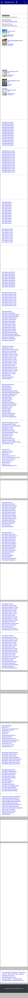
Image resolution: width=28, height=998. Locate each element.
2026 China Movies (6, 525)
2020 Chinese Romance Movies (9, 332)
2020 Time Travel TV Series (8, 440)
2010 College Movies (7, 223)
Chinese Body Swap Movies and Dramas (11, 796)
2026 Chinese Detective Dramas (9, 628)
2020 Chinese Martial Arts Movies (10, 390)
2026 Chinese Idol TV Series (8, 615)
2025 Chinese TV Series (7, 635)
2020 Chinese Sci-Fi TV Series (9, 372)
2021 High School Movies (8, 127)
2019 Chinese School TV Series (9, 300)
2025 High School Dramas (8, 666)
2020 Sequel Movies (6, 410)
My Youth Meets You (12, 80)
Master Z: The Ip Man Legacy (9, 457)
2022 (11, 21)
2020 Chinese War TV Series (8, 373)
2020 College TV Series (7, 235)
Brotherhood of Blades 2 (7, 465)
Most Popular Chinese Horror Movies (11, 762)
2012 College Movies (7, 219)
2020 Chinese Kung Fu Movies (9, 329)
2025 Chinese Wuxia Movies (8, 559)
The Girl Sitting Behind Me (14, 40)
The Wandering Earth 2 (7, 741)
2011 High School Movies (8, 143)
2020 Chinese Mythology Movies (9, 394)
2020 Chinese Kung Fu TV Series (9, 367)
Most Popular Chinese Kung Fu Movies (11, 763)
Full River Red (5, 736)
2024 (16, 21)
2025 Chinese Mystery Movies (9, 545)
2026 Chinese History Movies (9, 512)
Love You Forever (11, 71)
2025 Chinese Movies (7, 532)
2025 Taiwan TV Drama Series (9, 658)
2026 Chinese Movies (7, 502)
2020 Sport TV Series (7, 437)
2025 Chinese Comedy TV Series (9, 640)
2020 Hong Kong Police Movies (9, 403)
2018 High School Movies (8, 132)
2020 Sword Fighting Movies (8, 413)
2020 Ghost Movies (6, 400)
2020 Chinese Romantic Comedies (10, 334)
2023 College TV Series (7, 230)
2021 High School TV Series (8, 157)
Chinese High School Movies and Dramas (11, 804)
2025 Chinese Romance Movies (9, 547)
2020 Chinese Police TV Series (9, 424)
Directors (5, 974)
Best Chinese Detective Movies (9, 787)
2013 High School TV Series (8, 170)
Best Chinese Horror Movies (8, 776)
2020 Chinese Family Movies (8, 322)
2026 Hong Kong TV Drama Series (10, 623)
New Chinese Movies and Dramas (10, 972)
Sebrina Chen (11, 34)
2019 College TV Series (7, 237)
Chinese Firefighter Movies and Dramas (11, 801)
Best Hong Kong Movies (7, 780)
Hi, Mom (4, 732)
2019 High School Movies (8, 130)
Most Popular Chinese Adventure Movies (11, 758)
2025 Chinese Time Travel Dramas (10, 664)
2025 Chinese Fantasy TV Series (9, 645)
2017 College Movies (7, 211)
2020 (5, 21)
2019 (3, 21)
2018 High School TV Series (8, 162)
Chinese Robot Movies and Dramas (10, 806)
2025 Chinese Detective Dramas (9, 661)
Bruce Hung (10, 36)
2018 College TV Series (7, 238)
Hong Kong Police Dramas (8, 812)
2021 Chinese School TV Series (9, 297)
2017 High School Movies (8, 133)
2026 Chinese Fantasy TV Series (9, 613)
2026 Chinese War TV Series (8, 621)
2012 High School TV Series (8, 171)
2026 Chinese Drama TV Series (9, 610)
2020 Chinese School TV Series (9, 299)
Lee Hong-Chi (11, 75)
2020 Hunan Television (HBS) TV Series (11, 441)
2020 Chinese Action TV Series (9, 352)
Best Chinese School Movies (8, 272)
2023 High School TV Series (8, 154)
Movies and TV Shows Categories (16, 974)
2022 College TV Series (7, 232)
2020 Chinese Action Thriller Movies (10, 316)
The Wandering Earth (7, 455)
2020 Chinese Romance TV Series (10, 370)
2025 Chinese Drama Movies (8, 539)
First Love (10, 31)
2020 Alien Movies (6, 386)
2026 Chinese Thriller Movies (9, 521)
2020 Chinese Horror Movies (9, 327)
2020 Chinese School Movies (8, 280)
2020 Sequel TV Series (7, 435)
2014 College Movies (7, 216)
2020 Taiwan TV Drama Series (9, 351)
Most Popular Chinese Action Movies (10, 757)
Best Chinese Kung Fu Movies (9, 777)
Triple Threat (5, 452)
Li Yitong (10, 76)
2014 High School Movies (8, 138)
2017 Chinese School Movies (8, 285)
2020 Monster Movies (7, 407)
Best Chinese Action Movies (8, 769)
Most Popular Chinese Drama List (10, 752)
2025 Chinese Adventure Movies (9, 535)
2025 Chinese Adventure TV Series (10, 638)
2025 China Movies (6, 553)
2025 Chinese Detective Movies (9, 558)
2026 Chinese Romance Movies (9, 518)
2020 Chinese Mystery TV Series (9, 368)
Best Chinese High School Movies (9, 789)
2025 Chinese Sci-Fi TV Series (9, 653)
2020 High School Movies (8, 128)
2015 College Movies (7, 215)
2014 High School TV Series (8, 168)
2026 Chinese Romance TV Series (10, 620)
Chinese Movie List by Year (8, 975)
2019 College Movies (7, 208)
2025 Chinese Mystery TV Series (9, 650)
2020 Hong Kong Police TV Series (10, 432)
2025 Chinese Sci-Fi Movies (8, 548)
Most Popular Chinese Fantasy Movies (11, 760)
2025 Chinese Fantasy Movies (9, 540)
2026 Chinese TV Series (7, 603)
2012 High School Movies (8, 141)
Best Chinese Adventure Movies (9, 771)
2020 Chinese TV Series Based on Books (11, 425)
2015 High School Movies (8, 137)
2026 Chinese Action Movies (8, 504)
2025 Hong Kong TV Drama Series (10, 656)
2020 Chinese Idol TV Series (8, 365)
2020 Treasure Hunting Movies (9, 416)
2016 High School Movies (8, 135)
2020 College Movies (7, 207)
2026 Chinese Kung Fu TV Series (9, 616)
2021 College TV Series (7, 233)
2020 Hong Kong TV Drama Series (10, 349)
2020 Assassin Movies (7, 387)
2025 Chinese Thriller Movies (9, 550)
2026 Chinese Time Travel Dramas (10, 629)
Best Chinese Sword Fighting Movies (10, 785)
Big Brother (4, 462)
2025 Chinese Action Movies (8, 534)
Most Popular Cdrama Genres (9, 755)
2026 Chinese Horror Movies (9, 513)
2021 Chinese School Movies (8, 278)
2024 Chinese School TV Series (9, 292)
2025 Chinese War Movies (8, 551)
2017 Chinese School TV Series (9, 303)
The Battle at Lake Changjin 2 (9, 740)
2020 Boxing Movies (6, 389)
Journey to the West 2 (7, 459)
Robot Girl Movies (6, 814)
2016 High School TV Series (8, 165)
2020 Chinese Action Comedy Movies (10, 314)
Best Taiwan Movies (6, 782)
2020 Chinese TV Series (7, 347)
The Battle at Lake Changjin (8, 728)
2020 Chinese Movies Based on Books (10, 392)
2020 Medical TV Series (7, 433)
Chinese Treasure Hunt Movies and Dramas (12, 807)
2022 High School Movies (8, 125)
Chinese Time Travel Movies (8, 809)
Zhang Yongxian (11, 93)
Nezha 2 (4, 727)
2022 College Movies (7, 203)
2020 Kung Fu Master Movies (9, 405)
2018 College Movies (7, 210)
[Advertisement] (13, 8)
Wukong (4, 454)
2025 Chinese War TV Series (8, 654)
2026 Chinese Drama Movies (8, 508)
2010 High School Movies (8, 145)
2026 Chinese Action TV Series (9, 605)
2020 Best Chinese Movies (8, 346)
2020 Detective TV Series (8, 429)
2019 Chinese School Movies (8, 281)
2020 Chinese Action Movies (8, 313)
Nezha (3, 733)
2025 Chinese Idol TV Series (8, 646)
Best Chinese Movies (6, 725)
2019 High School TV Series (8, 160)
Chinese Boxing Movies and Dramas (10, 798)
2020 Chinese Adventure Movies (9, 317)
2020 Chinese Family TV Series (9, 359)
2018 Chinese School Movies (8, 283)
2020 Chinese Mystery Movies (9, 330)
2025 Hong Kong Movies (8, 555)
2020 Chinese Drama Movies (8, 321)
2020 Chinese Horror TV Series (9, 364)
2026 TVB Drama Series (7, 626)
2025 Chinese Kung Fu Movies (9, 543)
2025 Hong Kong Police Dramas (9, 667)
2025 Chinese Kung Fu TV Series (9, 648)
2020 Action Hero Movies (8, 384)
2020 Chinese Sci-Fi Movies (8, 337)
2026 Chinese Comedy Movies (9, 507)
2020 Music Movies (6, 408)
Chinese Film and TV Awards (9, 977)
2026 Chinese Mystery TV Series (9, 618)
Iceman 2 (4, 464)
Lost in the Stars (6, 746)
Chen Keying (10, 44)
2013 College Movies (7, 218)
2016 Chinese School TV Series (9, 305)
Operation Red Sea (6, 745)
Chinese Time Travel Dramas (9, 811)
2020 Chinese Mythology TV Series (10, 422)
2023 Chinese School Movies (8, 275)
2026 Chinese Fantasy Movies (9, 510)
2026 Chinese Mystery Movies (9, 516)
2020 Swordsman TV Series (8, 438)
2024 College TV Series (7, 229)
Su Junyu (10, 84)
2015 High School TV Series (8, 167)
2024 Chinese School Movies (8, 273)
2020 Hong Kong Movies (8, 376)
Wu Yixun (10, 94)
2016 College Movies (7, 213)
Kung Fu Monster (6, 460)
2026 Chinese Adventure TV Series (10, 607)
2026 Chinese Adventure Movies (9, 505)
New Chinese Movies (17, 978)
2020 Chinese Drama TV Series (9, 357)
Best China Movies (6, 779)
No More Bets (5, 743)
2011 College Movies (7, 221)
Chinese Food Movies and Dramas (10, 803)
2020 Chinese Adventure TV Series (10, 354)
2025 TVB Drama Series (7, 659)
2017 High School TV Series (8, 163)
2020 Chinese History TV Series (9, 362)
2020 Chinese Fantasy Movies (9, 324)
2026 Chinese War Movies (8, 523)
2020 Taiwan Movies (7, 378)
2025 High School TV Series (8, 150)
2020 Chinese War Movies (8, 340)
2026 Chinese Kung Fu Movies (9, 515)
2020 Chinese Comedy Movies (9, 319)
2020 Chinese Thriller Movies (9, 338)
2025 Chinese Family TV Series (9, 643)
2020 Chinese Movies (7, 311)
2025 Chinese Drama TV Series (9, 642)
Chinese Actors (22, 972)
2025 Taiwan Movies (7, 556)
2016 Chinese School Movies (8, 286)
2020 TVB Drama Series (7, 443)
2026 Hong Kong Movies (8, 526)
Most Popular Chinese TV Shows (9, 754)
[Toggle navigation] (25, 2)
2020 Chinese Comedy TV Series (9, 355)
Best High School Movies (7, 122)
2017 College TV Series (7, 240)
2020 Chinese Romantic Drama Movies (11, 335)
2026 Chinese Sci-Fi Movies (8, 520)
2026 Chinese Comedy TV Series (9, 608)
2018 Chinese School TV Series (9, 302)
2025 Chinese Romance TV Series (10, 651)
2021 (8, 21)
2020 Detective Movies (7, 398)
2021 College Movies (7, 205)
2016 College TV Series (7, 241)
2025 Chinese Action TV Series (9, 637)
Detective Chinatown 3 (7, 738)
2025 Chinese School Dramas (9, 663)
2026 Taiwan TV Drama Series (9, 624)
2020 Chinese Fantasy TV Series (9, 360)
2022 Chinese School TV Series (9, 295)
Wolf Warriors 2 (6, 451)
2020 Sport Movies (6, 411)
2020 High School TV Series (8, 159)
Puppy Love (10, 90)
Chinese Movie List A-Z (18, 980)
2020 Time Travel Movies (8, 415)
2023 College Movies (7, 202)
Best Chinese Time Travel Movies (10, 790)
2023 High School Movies (8, 124)
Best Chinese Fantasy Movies (8, 774)
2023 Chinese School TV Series (9, 294)
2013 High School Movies (8, 140)
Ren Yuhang (10, 45)
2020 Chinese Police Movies (8, 395)
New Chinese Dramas (7, 980)
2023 (13, 21)
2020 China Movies (6, 375)
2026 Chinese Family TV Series (9, 611)
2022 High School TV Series (8, 155)
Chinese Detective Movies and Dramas (11, 799)
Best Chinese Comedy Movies (9, 772)
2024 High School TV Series (8, 152)
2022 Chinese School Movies (8, 277)
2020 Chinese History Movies (9, 325)
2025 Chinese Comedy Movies (9, 537)
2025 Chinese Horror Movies (9, 542)
